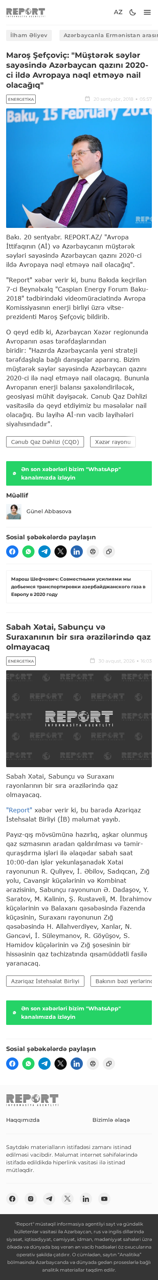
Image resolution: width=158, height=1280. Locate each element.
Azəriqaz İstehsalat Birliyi (45, 981)
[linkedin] (77, 551)
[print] (93, 551)
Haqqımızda (23, 1119)
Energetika (21, 99)
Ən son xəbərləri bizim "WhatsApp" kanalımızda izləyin (71, 473)
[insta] (31, 1199)
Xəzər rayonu (113, 442)
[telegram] (44, 551)
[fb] (12, 551)
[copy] (109, 551)
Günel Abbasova (48, 511)
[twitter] (60, 551)
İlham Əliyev (29, 35)
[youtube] (104, 1199)
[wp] (28, 551)
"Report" (19, 810)
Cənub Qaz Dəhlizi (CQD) (45, 442)
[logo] (25, 12)
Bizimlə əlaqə (111, 1119)
